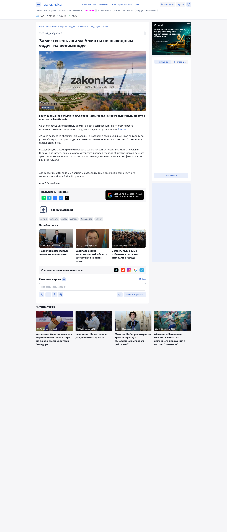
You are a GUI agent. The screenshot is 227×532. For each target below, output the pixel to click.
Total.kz (122, 129)
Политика (86, 4)
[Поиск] (188, 4)
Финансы (103, 4)
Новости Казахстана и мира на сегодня (57, 26)
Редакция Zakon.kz (99, 26)
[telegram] (49, 198)
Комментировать (135, 294)
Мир (95, 4)
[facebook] (55, 198)
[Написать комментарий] (92, 287)
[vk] (61, 198)
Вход (144, 279)
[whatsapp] (43, 198)
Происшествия (125, 4)
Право (136, 4)
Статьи (113, 4)
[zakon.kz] (53, 4)
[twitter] (66, 198)
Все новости (83, 26)
